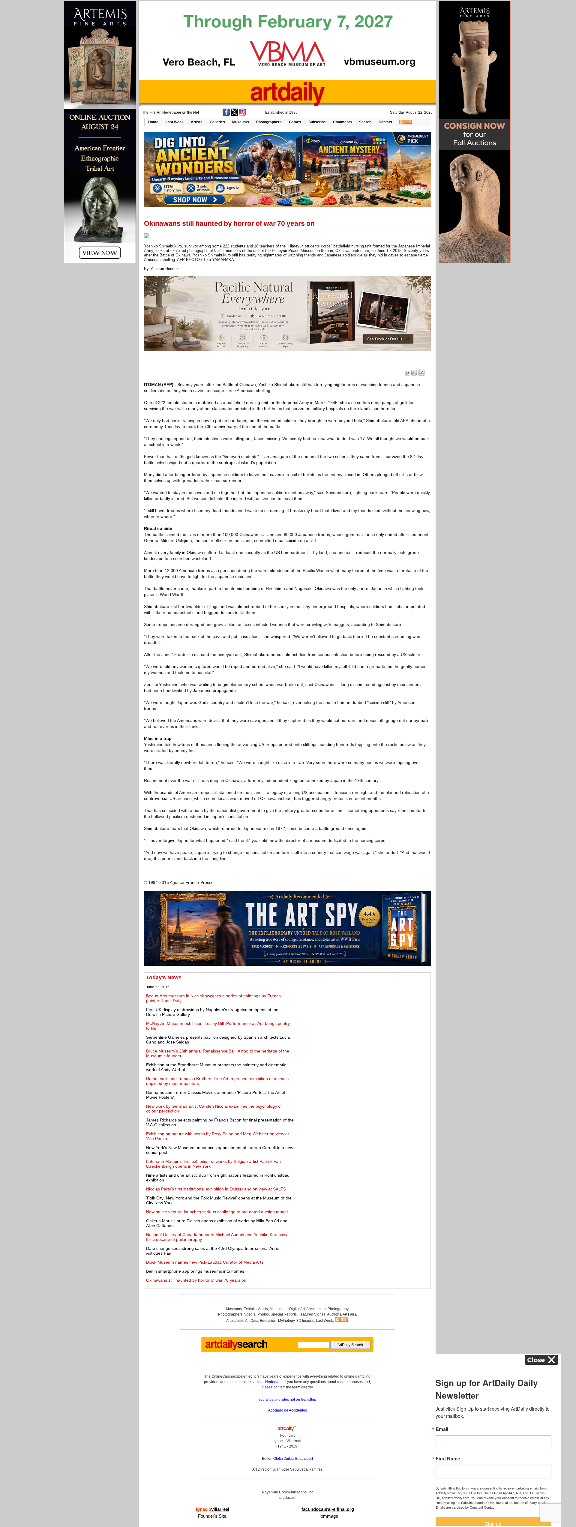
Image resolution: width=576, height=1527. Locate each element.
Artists (196, 122)
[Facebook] (226, 114)
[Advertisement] (362, 1016)
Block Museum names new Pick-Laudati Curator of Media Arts (204, 1262)
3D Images (305, 1321)
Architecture (316, 1309)
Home (153, 122)
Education (268, 1321)
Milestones (278, 1309)
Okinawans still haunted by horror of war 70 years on (196, 1280)
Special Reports (284, 1314)
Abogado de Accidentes (287, 1410)
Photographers (269, 122)
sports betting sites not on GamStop (287, 1399)
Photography (338, 1309)
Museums (240, 122)
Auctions (334, 1314)
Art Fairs (349, 1314)
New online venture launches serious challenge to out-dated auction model (217, 1211)
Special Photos (256, 1314)
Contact (385, 122)
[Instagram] (242, 114)
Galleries (217, 122)
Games (295, 122)
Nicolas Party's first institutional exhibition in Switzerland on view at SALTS (216, 1189)
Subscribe (317, 122)
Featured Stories (312, 1314)
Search (365, 122)
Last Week (175, 122)
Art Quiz (251, 1321)
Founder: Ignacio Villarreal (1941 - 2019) (287, 1440)
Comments (342, 122)
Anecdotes (235, 1321)
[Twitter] (234, 114)
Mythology (286, 1321)
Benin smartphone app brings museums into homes (195, 1271)
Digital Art (297, 1309)
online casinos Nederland (262, 1382)
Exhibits (250, 1309)
